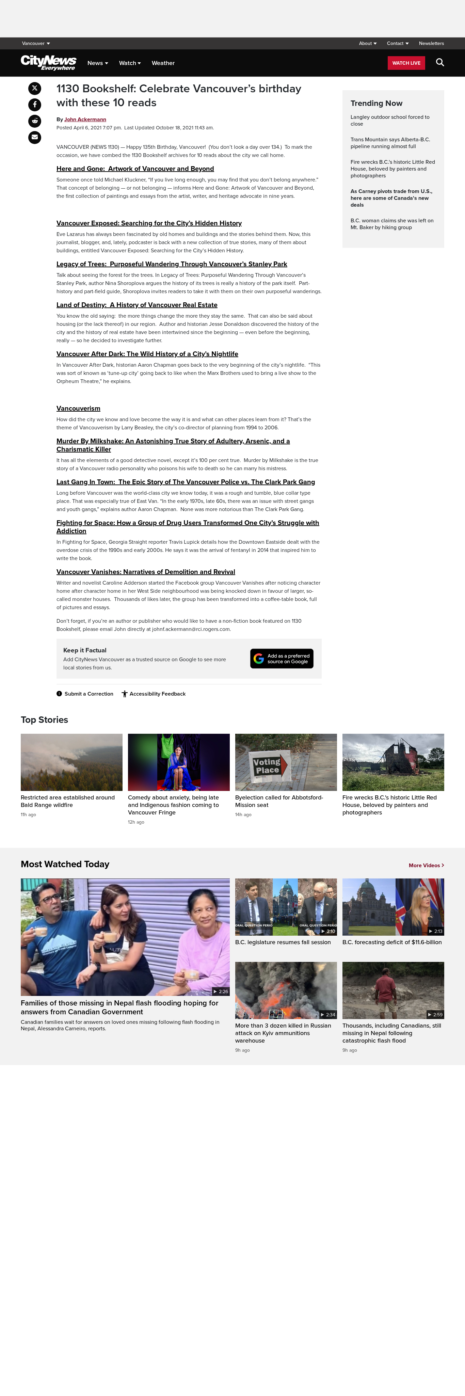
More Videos (424, 865)
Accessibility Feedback (158, 694)
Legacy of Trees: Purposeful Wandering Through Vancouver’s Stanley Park (172, 264)
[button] (368, 43)
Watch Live (406, 63)
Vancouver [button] (33, 43)
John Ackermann (85, 119)
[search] (440, 63)
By (81, 119)
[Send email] (34, 137)
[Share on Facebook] (34, 104)
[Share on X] (34, 88)
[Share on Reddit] (34, 121)
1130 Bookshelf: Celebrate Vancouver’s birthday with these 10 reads (179, 96)
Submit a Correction (89, 694)
